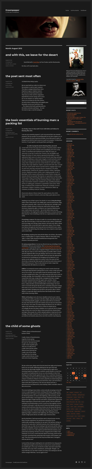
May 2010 (69, 240)
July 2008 (69, 271)
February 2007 (70, 295)
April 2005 (69, 326)
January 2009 (70, 263)
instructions (8, 133)
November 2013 (70, 180)
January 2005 (70, 331)
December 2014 (70, 163)
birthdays (74, 394)
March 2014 (69, 175)
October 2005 (70, 318)
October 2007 (70, 284)
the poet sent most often (23, 76)
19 (84, 375)
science (83, 411)
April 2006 (69, 309)
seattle (68, 413)
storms (7, 335)
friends (71, 399)
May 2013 (69, 189)
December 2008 (70, 264)
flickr (79, 80)
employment (69, 397)
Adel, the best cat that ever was (74, 113)
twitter (82, 79)
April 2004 (69, 343)
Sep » (70, 382)
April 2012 (69, 207)
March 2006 (70, 311)
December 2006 (70, 298)
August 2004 (70, 338)
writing (78, 418)
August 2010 (70, 236)
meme (71, 404)
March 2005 (70, 328)
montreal (76, 404)
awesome (69, 394)
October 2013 (70, 182)
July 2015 (69, 158)
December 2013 (70, 179)
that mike (73, 413)
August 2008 (70, 270)
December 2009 (70, 247)
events (75, 397)
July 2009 (69, 254)
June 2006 (69, 307)
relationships (77, 411)
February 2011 (70, 227)
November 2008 (70, 265)
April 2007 (69, 292)
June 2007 (69, 290)
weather (15, 336)
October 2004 (70, 335)
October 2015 (70, 155)
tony (76, 416)
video (10, 63)
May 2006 (69, 308)
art (80, 392)
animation (76, 392)
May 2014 (69, 172)
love (83, 401)
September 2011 (70, 217)
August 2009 (70, 253)
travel (79, 416)
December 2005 (70, 315)
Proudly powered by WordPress (20, 462)
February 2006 (70, 312)
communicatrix (75, 10)
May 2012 (69, 206)
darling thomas (81, 394)
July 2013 (69, 186)
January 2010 (70, 246)
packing (13, 133)
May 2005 (69, 325)
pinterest (73, 80)
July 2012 (69, 203)
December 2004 (70, 332)
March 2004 (70, 345)
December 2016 (70, 145)
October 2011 (70, 216)
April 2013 (69, 190)
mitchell (7, 63)
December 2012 (70, 196)
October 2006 (70, 301)
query (76, 408)
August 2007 (70, 287)
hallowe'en (76, 399)
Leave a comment (10, 65)
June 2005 (69, 324)
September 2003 (71, 353)
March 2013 (69, 192)
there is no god (70, 416)
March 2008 (70, 277)
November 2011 (70, 214)
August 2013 (70, 185)
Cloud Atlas (36, 62)
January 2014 (70, 178)
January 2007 (70, 297)
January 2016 (70, 151)
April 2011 (69, 224)
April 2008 (69, 275)
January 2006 (70, 314)
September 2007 (71, 285)
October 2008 (70, 267)
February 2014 (70, 176)
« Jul (67, 382)
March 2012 (69, 209)
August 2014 (70, 169)
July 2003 (69, 356)
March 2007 (70, 294)
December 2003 (70, 349)
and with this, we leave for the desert (32, 54)
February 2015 (70, 162)
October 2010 (70, 233)
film (83, 397)
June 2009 (69, 256)
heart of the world (70, 401)
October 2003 (70, 352)
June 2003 (69, 358)
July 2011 (69, 220)
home (67, 10)
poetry (10, 85)
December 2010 (70, 230)
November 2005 (70, 316)
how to (13, 132)
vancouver (11, 336)
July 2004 (69, 339)
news (72, 406)
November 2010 (70, 231)
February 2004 (70, 346)
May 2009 (69, 257)
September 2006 (71, 302)
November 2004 (70, 333)
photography (81, 406)
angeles (71, 392)
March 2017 (69, 144)
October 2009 (70, 250)
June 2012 (69, 204)
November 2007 (70, 282)
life (76, 401)
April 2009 (69, 258)
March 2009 (70, 260)
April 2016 (69, 148)
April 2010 (69, 241)
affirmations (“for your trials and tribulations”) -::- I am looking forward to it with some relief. (76, 123)
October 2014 (70, 166)
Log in (68, 431)
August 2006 (70, 304)
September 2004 (71, 336)
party (75, 406)
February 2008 (70, 278)
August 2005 (70, 321)
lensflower (83, 10)
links (79, 401)
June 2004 (69, 341)
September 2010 (70, 234)
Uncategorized (9, 62)
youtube (14, 63)
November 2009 (70, 248)
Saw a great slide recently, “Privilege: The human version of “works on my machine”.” (76, 119)
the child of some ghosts (23, 326)
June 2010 (69, 238)
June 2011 (69, 221)
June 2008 (69, 273)
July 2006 (69, 305)
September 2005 (71, 319)
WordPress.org (70, 435)
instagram (68, 80)
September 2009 (71, 251)
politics (72, 408)
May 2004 (69, 342)
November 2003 (70, 350)
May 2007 (69, 291)
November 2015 (70, 153)
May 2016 (69, 146)
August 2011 (69, 219)
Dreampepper (12, 10)
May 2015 (69, 161)
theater (78, 413)
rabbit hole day (70, 411)
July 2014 (69, 170)
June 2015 (69, 159)
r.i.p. (80, 408)
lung (68, 404)
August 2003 (70, 355)
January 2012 (70, 212)
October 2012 (70, 199)
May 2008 (69, 274)
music (68, 406)
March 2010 (69, 243)
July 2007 (69, 288)
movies (81, 404)
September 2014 (70, 168)
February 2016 (70, 149)
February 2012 (70, 210)
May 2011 (69, 223)
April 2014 (69, 173)
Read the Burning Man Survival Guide (51, 248)
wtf (81, 418)
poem (7, 85)
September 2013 (70, 183)
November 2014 (70, 165)
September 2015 (70, 156)
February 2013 (70, 193)
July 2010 (69, 237)
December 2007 (70, 281)
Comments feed (71, 434)
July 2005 (69, 322)
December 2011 (70, 213)
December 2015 (70, 152)
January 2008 (70, 280)
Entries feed (70, 432)
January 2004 (70, 348)
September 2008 (71, 268)
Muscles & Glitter (71, 116)
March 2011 (69, 226)
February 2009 (70, 261)
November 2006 (70, 299)
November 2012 (70, 197)
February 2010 (70, 244)
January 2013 (70, 195)
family (79, 397)
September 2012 (70, 200)
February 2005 (70, 329)
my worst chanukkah (72, 114)
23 (76, 378)
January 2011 (70, 229)
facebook (78, 79)
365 (67, 392)
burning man (8, 132)
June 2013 (69, 187)
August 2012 (70, 202)
